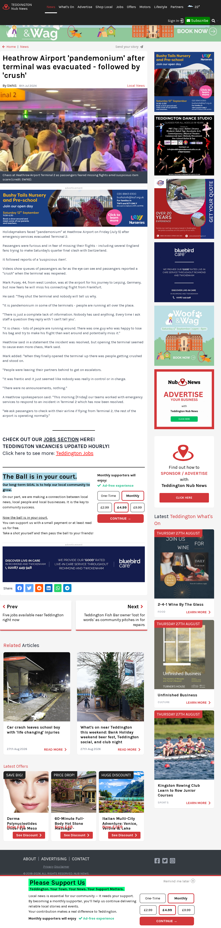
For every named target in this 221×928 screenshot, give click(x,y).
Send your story (127, 47)
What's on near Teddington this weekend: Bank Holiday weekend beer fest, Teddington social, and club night (110, 734)
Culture (164, 702)
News (51, 7)
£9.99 (137, 507)
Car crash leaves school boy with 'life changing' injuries (33, 730)
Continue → (120, 518)
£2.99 (105, 507)
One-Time (108, 496)
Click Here (184, 497)
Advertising (54, 858)
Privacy (48, 867)
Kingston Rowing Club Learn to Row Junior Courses (179, 790)
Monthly (132, 496)
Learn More (196, 612)
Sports (163, 802)
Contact (80, 858)
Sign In (173, 21)
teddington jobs (74, 453)
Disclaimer (61, 867)
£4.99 (122, 507)
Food (162, 611)
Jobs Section (61, 439)
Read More (53, 749)
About (29, 858)
